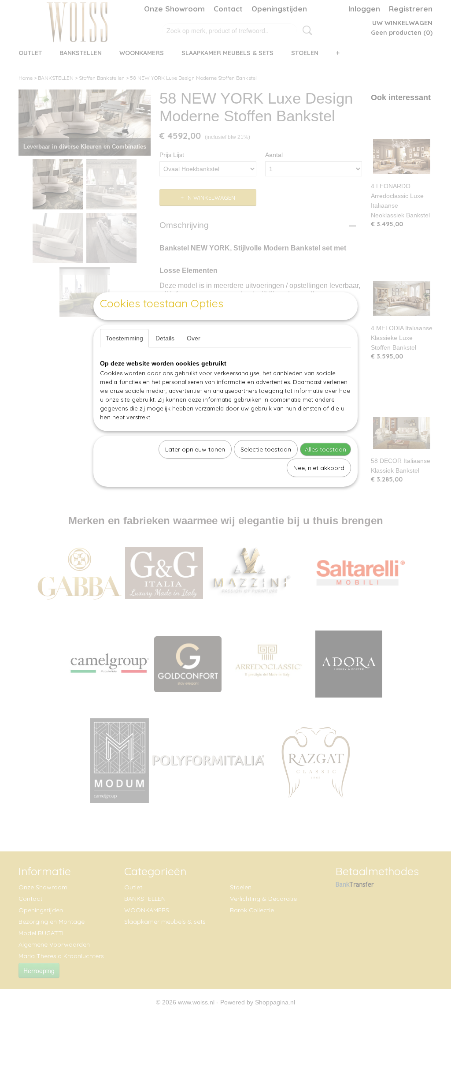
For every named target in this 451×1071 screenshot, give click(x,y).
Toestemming (124, 338)
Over (193, 338)
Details (164, 338)
